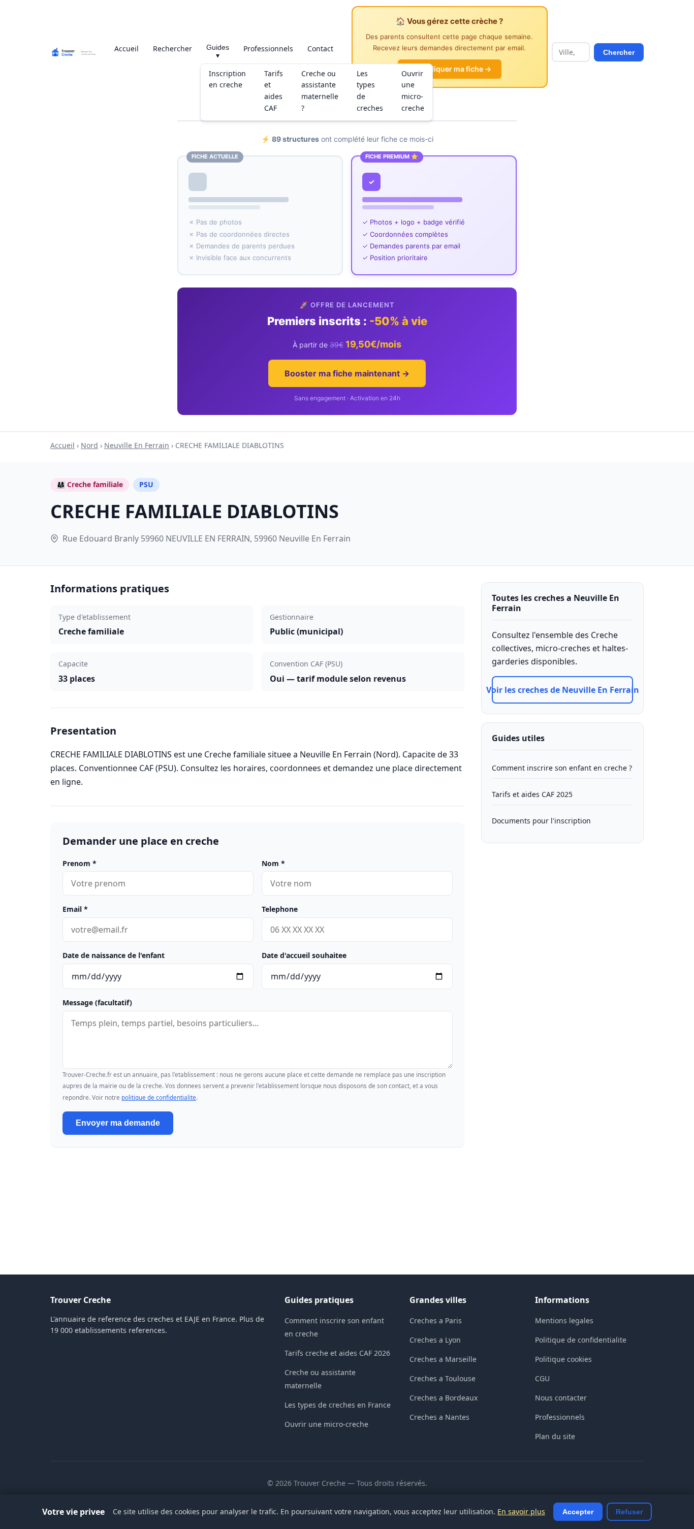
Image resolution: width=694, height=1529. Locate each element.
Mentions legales (564, 1320)
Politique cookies (563, 1359)
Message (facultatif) (97, 1002)
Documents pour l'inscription (541, 820)
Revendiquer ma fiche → (449, 69)
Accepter (577, 1512)
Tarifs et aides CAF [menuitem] (273, 91)
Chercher (619, 52)
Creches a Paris (435, 1320)
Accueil (126, 48)
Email (75, 909)
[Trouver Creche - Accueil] (73, 52)
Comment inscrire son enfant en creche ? (562, 768)
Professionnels (268, 48)
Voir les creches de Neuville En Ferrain (562, 689)
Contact (320, 48)
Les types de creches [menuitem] (370, 91)
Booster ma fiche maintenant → (347, 373)
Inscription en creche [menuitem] (227, 79)
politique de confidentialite (158, 1097)
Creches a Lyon (435, 1340)
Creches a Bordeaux (443, 1398)
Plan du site (555, 1436)
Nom (273, 863)
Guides (217, 51)
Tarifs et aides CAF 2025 (532, 794)
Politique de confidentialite (580, 1340)
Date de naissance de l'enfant (113, 955)
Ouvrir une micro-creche (326, 1424)
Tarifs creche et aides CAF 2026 (337, 1353)
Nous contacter (561, 1398)
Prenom (79, 863)
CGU (542, 1378)
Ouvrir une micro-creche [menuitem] (412, 91)
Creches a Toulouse (442, 1378)
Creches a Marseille (443, 1359)
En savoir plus (521, 1511)
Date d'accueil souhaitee (304, 955)
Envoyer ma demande (118, 1123)
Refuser (629, 1512)
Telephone (280, 909)
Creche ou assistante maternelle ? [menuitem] (319, 91)
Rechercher (172, 48)
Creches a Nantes (439, 1417)
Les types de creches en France (338, 1405)
